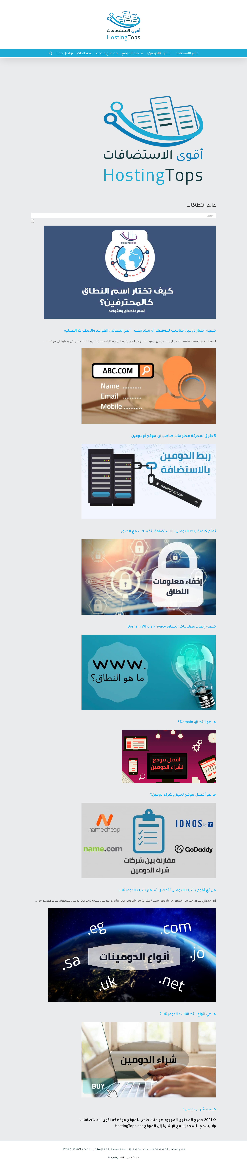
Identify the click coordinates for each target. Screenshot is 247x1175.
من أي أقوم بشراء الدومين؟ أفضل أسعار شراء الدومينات (167, 891)
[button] (50, 53)
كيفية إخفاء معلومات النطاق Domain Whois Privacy (171, 627)
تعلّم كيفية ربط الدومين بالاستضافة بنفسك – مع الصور (168, 532)
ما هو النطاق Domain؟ (197, 723)
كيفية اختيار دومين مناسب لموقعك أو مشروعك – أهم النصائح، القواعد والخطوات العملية (140, 331)
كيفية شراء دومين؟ (199, 1110)
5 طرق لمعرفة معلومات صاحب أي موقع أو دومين (173, 436)
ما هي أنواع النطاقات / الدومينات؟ (187, 1015)
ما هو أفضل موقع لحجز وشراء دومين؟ (183, 795)
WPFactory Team (129, 1158)
